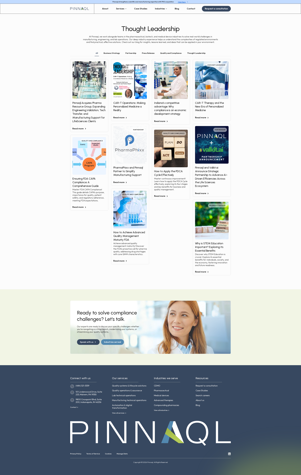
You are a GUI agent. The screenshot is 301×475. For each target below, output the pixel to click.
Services (120, 8)
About (105, 8)
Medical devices (161, 395)
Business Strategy (217, 205)
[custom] (229, 453)
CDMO (157, 385)
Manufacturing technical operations (129, 400)
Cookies (108, 454)
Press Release (97, 65)
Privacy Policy (75, 454)
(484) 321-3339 (82, 385)
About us (200, 400)
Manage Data (122, 454)
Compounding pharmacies (166, 405)
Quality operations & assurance (127, 390)
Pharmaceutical (161, 390)
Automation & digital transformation (122, 406)
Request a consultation (207, 385)
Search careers (203, 395)
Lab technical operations (124, 395)
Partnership (138, 130)
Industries (160, 8)
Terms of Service (93, 454)
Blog (177, 8)
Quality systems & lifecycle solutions (129, 385)
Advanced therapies (163, 400)
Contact (191, 8)
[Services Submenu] (126, 9)
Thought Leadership (135, 65)
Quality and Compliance (173, 133)
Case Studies (140, 8)
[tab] (97, 53)
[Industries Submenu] (167, 9)
